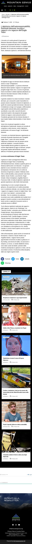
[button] (2, 10)
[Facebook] (10, 10)
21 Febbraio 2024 (14, 396)
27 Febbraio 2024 (16, 299)
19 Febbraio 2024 (14, 458)
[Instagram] (12, 10)
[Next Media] (28, 67)
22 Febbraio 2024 (14, 362)
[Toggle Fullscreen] (28, 56)
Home (3, 14)
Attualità (8, 14)
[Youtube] (14, 10)
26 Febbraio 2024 (14, 330)
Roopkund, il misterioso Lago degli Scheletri (15, 297)
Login (30, 474)
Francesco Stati (7, 299)
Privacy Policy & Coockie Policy (16, 531)
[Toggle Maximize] (28, 59)
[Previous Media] (3, 67)
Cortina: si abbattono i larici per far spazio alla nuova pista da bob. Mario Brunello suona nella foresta (15, 392)
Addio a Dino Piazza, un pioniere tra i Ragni (14, 328)
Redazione (6, 330)
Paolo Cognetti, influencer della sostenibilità (15, 424)
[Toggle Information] (28, 62)
